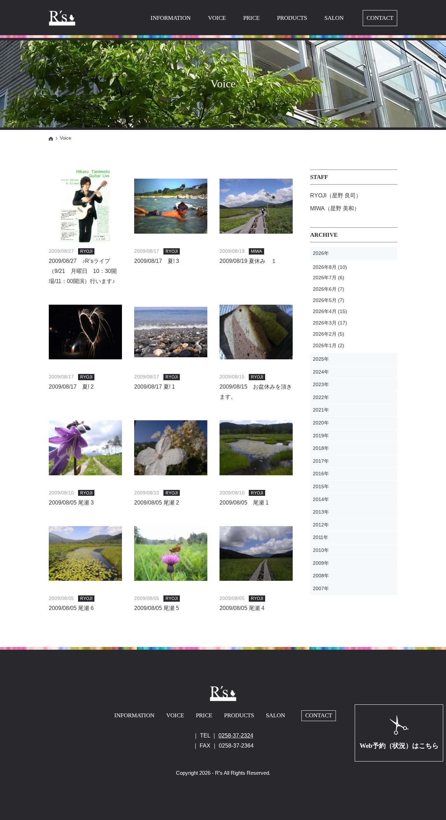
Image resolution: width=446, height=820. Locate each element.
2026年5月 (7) (328, 300)
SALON (334, 18)
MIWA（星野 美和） (335, 208)
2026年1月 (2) (328, 345)
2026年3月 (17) (330, 323)
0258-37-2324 (235, 736)
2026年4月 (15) (330, 311)
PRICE (251, 18)
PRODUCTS (292, 18)
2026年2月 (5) (328, 334)
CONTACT (380, 18)
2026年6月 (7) (328, 289)
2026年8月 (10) (330, 267)
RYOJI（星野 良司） (335, 195)
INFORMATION (171, 18)
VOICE (217, 18)
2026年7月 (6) (328, 277)
